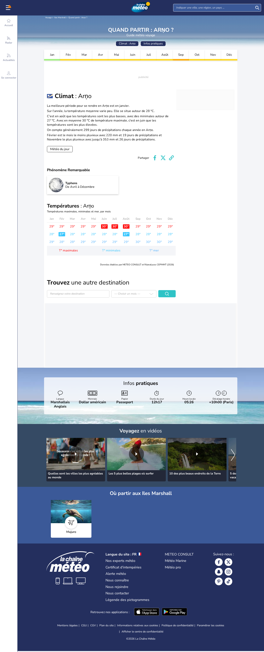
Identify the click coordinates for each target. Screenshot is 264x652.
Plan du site (106, 625)
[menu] (9, 8)
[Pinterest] (219, 581)
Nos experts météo (120, 560)
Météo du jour (60, 149)
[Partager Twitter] (163, 157)
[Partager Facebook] (154, 157)
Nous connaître (117, 580)
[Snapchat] (219, 572)
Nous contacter (117, 593)
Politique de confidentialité (177, 625)
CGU (84, 625)
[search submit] (257, 8)
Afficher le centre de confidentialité (142, 631)
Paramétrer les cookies (210, 625)
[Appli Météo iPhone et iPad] (146, 612)
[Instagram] (228, 572)
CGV (93, 625)
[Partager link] (171, 157)
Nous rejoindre (117, 586)
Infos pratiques (153, 43)
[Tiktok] (228, 581)
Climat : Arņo (127, 43)
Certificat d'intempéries (123, 567)
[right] (233, 455)
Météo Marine (175, 560)
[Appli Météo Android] (174, 612)
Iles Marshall (60, 17)
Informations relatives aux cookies (137, 625)
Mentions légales (67, 625)
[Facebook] (219, 562)
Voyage (48, 17)
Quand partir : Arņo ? (77, 17)
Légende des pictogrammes (127, 599)
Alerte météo (116, 573)
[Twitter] (228, 562)
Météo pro (173, 567)
